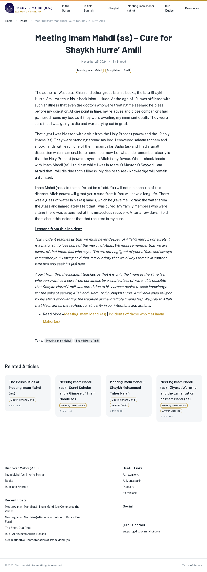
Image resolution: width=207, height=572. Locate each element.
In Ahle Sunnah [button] (89, 8)
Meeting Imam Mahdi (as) (85, 314)
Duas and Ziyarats (16, 486)
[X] (137, 512)
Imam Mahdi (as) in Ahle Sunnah (25, 474)
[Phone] (150, 512)
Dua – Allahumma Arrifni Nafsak (25, 533)
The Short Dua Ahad (18, 527)
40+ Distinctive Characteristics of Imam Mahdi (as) (38, 540)
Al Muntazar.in (132, 480)
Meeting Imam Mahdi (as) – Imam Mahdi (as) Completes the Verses (42, 509)
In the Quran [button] (66, 8)
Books (9, 480)
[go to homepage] (29, 12)
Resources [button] (192, 8)
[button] (58, 340)
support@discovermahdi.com (141, 531)
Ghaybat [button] (114, 8)
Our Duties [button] (169, 8)
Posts (23, 21)
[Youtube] (143, 512)
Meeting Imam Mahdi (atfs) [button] (141, 8)
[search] (200, 8)
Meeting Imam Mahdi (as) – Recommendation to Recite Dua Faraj (42, 519)
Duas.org (128, 486)
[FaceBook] (124, 512)
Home (9, 21)
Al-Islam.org (131, 474)
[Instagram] (130, 512)
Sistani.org (130, 493)
